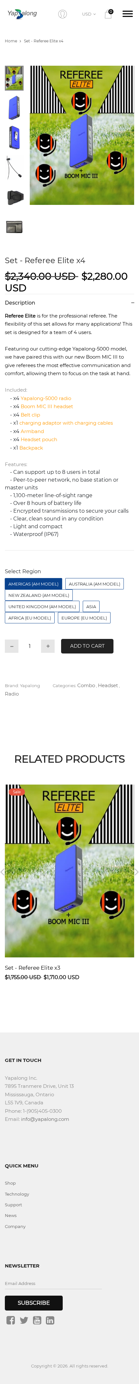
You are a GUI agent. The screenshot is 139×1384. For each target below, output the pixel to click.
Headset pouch (39, 439)
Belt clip (30, 415)
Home (11, 41)
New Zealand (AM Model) (38, 595)
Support (13, 1204)
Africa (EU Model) (29, 617)
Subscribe (34, 1303)
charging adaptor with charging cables (66, 423)
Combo (86, 685)
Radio (12, 694)
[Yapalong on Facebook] (10, 1320)
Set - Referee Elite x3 (32, 968)
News (10, 1215)
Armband (32, 431)
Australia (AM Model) (94, 583)
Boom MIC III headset (47, 406)
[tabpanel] (82, 135)
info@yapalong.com (45, 1119)
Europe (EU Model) (84, 617)
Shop (10, 1183)
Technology (17, 1194)
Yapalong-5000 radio (46, 398)
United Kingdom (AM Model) (42, 606)
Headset (108, 685)
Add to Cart (87, 646)
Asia (91, 606)
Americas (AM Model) (33, 583)
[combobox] (90, 14)
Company (15, 1226)
